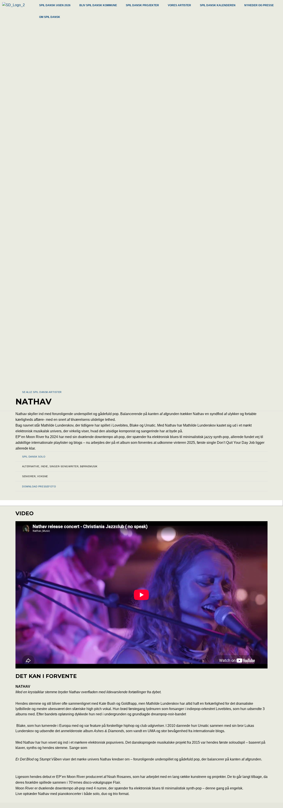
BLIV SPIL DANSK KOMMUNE (98, 5)
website (28, 503)
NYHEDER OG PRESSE (259, 5)
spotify (154, 503)
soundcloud (93, 503)
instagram (184, 503)
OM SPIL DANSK (49, 17)
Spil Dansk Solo (33, 456)
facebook (57, 503)
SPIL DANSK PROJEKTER (142, 5)
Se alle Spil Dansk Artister (42, 392)
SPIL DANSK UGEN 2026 (55, 5)
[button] (56, 6)
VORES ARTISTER (179, 5)
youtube (127, 503)
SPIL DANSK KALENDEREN (217, 5)
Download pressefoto (39, 486)
